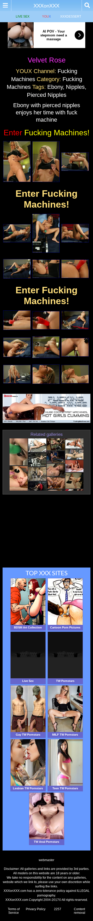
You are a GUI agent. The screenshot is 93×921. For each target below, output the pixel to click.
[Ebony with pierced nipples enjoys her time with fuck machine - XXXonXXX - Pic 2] (46, 161)
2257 (57, 909)
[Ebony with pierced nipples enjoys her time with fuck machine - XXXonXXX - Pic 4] (17, 233)
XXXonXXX (46, 5)
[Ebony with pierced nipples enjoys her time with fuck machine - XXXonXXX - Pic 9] (75, 268)
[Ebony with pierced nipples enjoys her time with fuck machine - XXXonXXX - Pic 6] (75, 233)
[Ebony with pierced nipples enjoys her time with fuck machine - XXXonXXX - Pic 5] (46, 233)
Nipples (75, 87)
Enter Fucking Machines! (47, 199)
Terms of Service (14, 911)
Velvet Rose (47, 60)
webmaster (46, 860)
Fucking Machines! (46, 132)
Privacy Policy (35, 909)
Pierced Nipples (46, 95)
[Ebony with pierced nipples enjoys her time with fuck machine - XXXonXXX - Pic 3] (75, 161)
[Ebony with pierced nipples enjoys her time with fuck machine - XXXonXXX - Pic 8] (46, 268)
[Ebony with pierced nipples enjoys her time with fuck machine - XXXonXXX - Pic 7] (17, 269)
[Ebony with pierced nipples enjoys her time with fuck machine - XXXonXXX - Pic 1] (17, 161)
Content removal (79, 911)
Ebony (55, 87)
